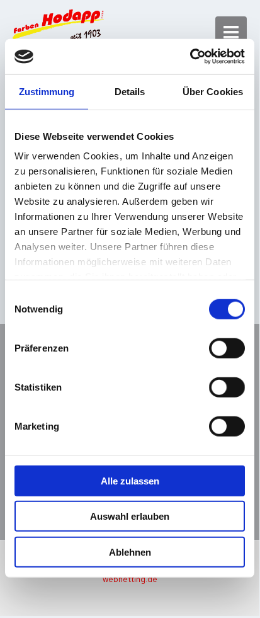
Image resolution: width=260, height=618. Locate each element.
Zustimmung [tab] (47, 91)
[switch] (227, 348)
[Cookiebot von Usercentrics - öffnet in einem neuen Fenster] (190, 57)
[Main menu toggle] (231, 32)
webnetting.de (130, 579)
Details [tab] (130, 91)
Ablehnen (130, 551)
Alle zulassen (130, 480)
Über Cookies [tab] (213, 91)
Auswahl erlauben (129, 516)
